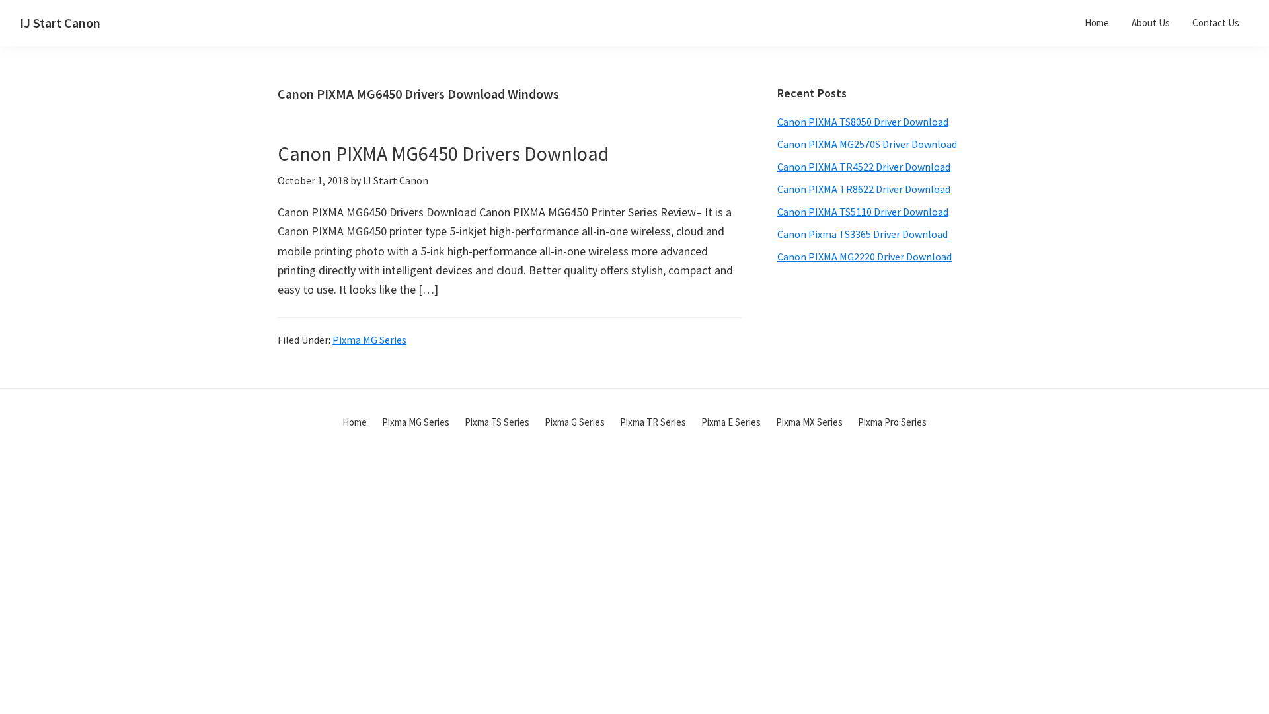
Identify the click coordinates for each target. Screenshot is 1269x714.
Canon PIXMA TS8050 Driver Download (862, 121)
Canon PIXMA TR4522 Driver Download (863, 166)
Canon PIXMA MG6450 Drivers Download (443, 153)
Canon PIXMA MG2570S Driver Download (867, 144)
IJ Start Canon (60, 23)
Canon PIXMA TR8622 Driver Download (863, 189)
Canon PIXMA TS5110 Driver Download (862, 211)
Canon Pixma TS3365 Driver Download (862, 234)
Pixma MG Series (369, 339)
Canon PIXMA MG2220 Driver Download (864, 256)
